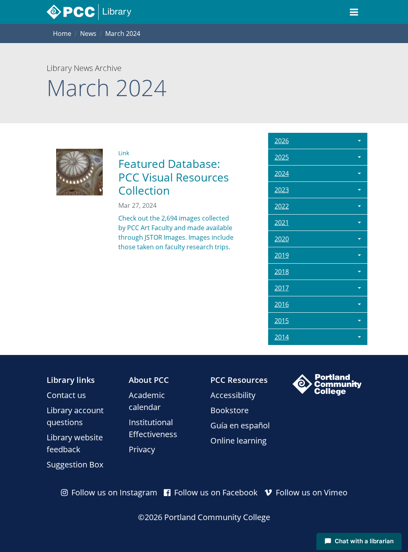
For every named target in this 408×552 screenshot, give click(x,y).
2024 (282, 173)
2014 (282, 337)
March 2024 (122, 33)
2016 (282, 304)
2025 (282, 157)
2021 (282, 222)
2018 (282, 271)
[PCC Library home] (89, 12)
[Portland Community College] (327, 385)
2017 (282, 288)
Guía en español (240, 425)
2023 (282, 189)
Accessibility (232, 395)
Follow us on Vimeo (310, 492)
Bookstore (229, 410)
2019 (282, 255)
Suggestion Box (75, 464)
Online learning (238, 440)
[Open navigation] (354, 12)
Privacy (142, 449)
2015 (282, 320)
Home (62, 33)
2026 (282, 140)
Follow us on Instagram (113, 492)
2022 (282, 206)
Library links (71, 380)
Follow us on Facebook (215, 492)
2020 (282, 239)
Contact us (66, 395)
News (88, 33)
